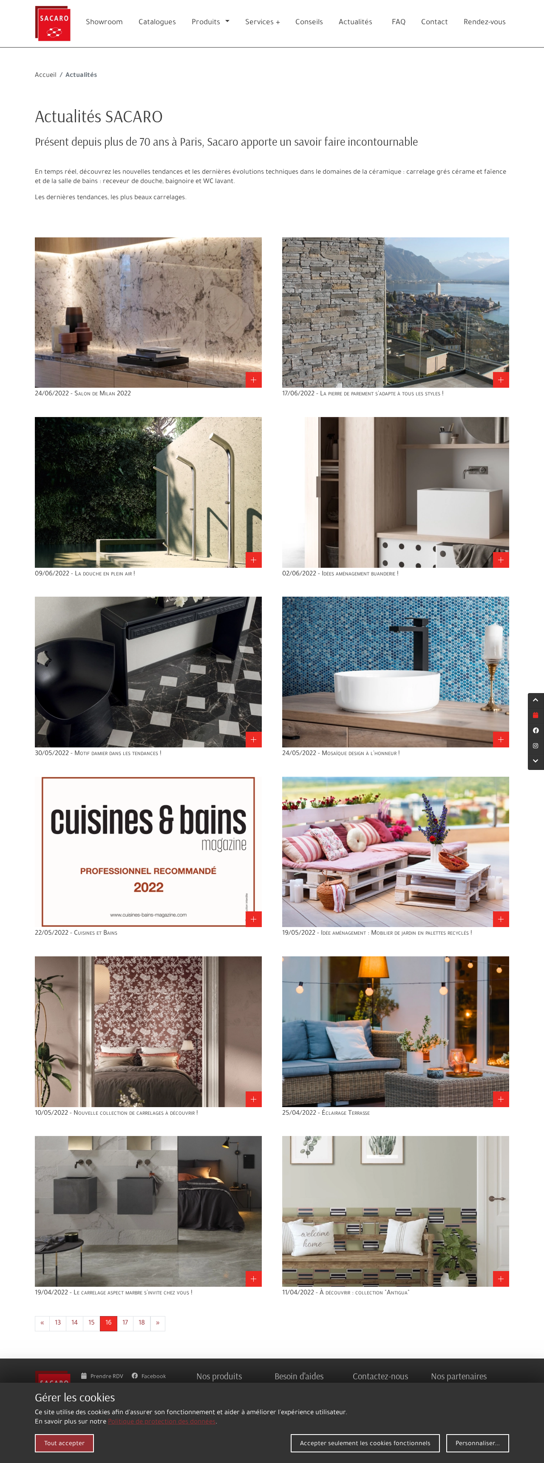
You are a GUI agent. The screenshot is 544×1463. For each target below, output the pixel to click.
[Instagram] (536, 747)
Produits (206, 23)
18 (142, 1323)
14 (74, 1323)
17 (125, 1323)
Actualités (355, 23)
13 (58, 1323)
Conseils (309, 23)
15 (91, 1323)
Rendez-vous (485, 23)
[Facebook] (536, 731)
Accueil (46, 75)
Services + (262, 23)
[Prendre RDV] (536, 716)
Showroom (104, 23)
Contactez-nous (380, 1375)
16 (108, 1323)
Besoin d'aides (299, 1375)
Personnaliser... (478, 1444)
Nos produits (219, 1375)
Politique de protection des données (161, 1422)
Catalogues (157, 23)
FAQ (398, 23)
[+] (148, 313)
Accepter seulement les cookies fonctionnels (365, 1444)
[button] (229, 23)
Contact (434, 23)
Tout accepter (64, 1444)
